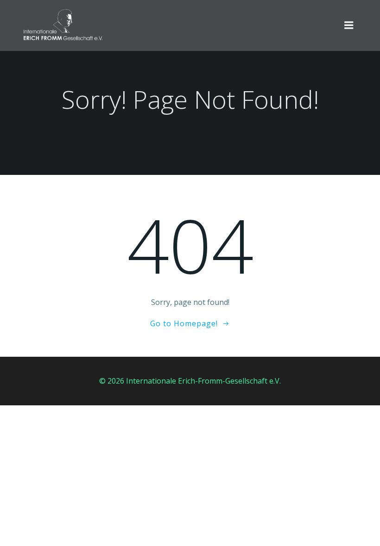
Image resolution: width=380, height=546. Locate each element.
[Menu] (349, 25)
